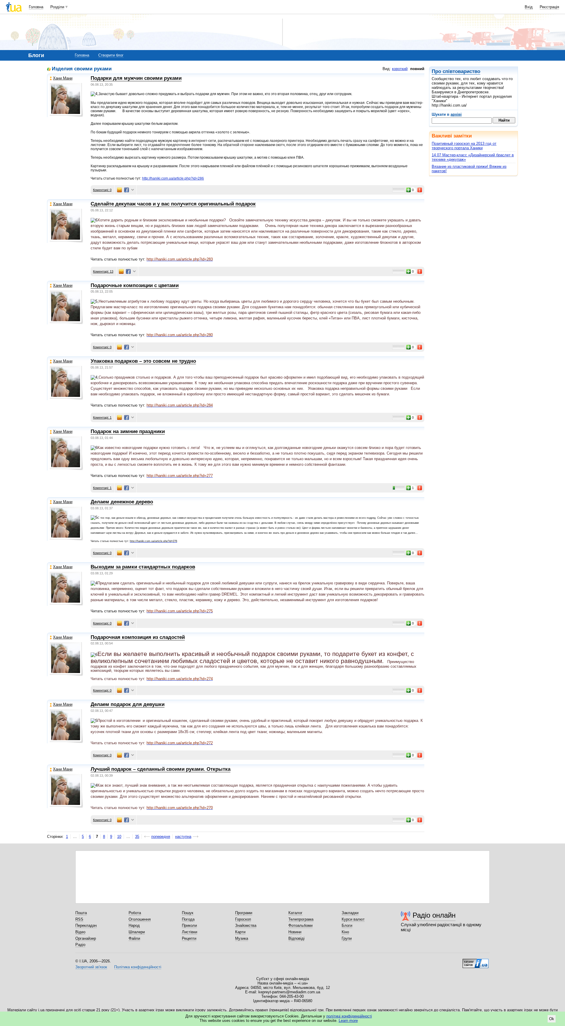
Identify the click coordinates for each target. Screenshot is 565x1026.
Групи (347, 938)
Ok (551, 1019)
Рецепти (189, 938)
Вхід (529, 7)
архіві (456, 114)
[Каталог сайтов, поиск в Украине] (475, 961)
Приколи (189, 925)
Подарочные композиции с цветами (135, 285)
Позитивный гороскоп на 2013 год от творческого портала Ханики (464, 145)
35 (137, 836)
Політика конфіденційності (137, 967)
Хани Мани (62, 78)
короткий (400, 69)
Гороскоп (243, 919)
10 (119, 836)
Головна (36, 7)
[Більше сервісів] (132, 190)
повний (417, 69)
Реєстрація (549, 7)
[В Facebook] (126, 190)
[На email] (119, 190)
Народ (134, 925)
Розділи (57, 7)
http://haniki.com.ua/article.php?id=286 (173, 178)
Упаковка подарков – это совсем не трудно (143, 361)
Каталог (295, 913)
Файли (134, 938)
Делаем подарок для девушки (127, 704)
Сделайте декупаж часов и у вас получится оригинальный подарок (173, 204)
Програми (243, 913)
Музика (241, 938)
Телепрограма (300, 919)
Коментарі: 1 (102, 417)
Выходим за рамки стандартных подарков (143, 567)
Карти (240, 932)
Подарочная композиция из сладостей (138, 637)
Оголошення (140, 919)
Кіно (345, 932)
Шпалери (137, 932)
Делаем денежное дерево (122, 502)
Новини (294, 932)
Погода (188, 919)
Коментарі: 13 (103, 271)
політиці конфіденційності (349, 1016)
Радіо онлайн (434, 915)
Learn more (348, 1020)
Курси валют (353, 919)
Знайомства (245, 925)
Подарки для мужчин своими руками (136, 78)
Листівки (189, 932)
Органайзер (85, 938)
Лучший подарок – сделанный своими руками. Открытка (160, 769)
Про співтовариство (456, 71)
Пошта (81, 913)
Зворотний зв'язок (91, 967)
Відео (80, 932)
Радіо (80, 944)
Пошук (187, 913)
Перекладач (86, 925)
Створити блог (111, 55)
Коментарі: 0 (102, 190)
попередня (160, 836)
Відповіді (296, 938)
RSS (79, 919)
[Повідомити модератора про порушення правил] (420, 190)
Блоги (347, 925)
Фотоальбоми (300, 925)
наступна (183, 836)
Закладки (350, 913)
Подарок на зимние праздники (128, 431)
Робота (135, 913)
